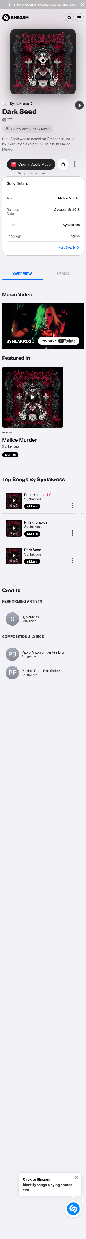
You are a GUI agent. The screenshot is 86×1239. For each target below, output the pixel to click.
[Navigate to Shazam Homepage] (15, 17)
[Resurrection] (13, 500)
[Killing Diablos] (13, 528)
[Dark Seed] (79, 105)
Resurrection (35, 495)
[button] (82, 4)
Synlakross (33, 499)
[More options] (75, 164)
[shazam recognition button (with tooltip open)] (73, 1208)
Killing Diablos (36, 522)
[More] (72, 506)
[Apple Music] (10, 454)
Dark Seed (32, 550)
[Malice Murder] (32, 412)
